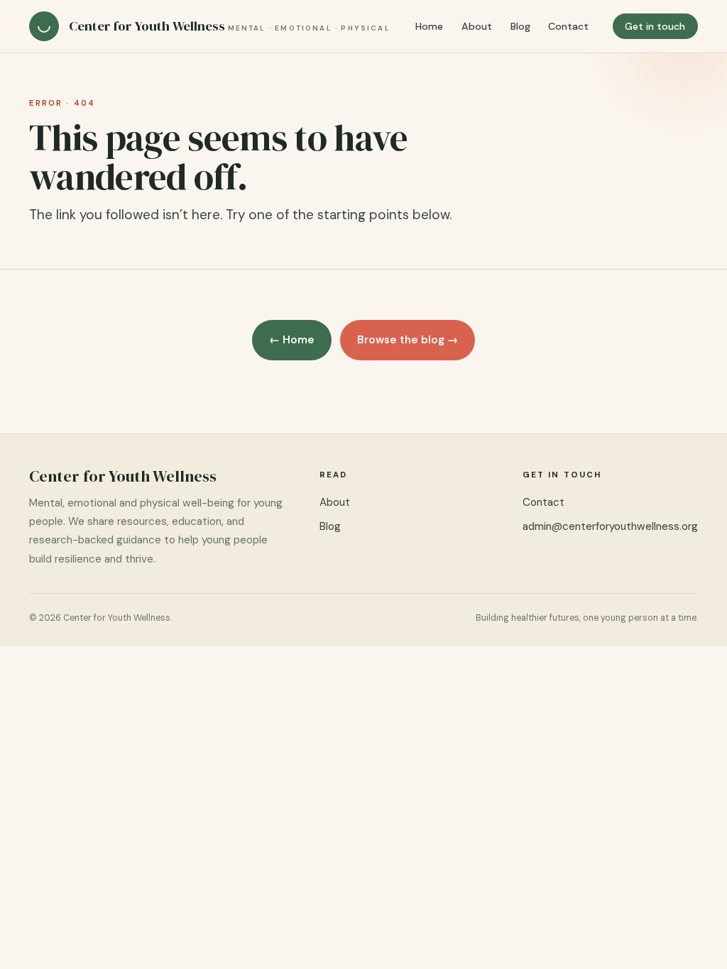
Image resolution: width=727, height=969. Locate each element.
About (476, 26)
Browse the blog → (407, 340)
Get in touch (655, 26)
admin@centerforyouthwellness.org (610, 526)
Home (429, 26)
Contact (568, 26)
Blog (520, 26)
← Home (292, 340)
